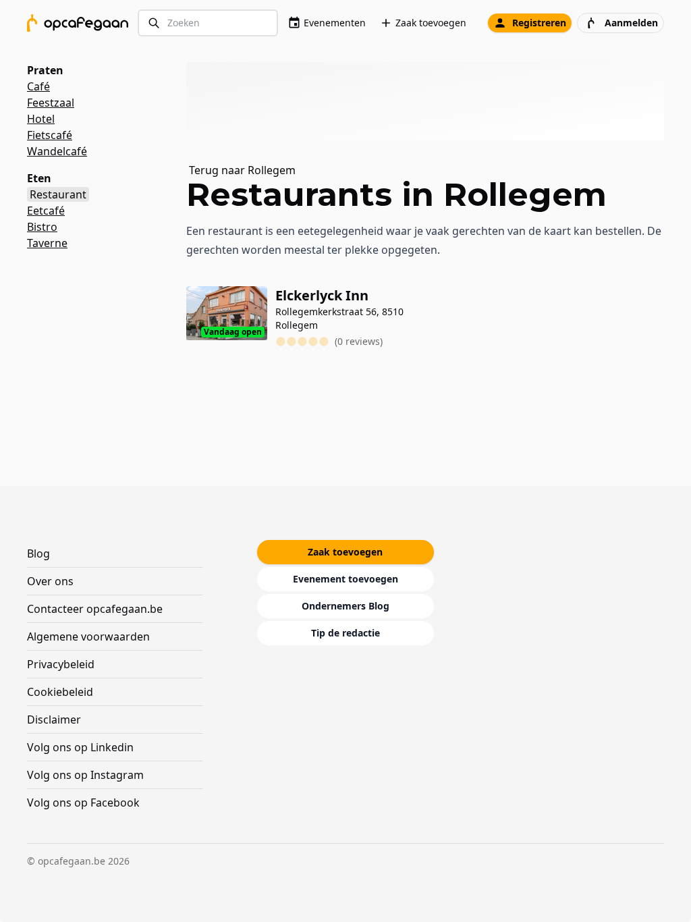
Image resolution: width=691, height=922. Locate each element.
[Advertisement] (430, 101)
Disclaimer (54, 719)
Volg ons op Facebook (83, 802)
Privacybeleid (60, 664)
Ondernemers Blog (345, 605)
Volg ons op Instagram (85, 774)
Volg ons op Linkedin (80, 747)
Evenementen (335, 22)
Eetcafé (46, 210)
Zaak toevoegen (430, 22)
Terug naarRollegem (242, 170)
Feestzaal (50, 102)
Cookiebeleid (60, 691)
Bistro (42, 226)
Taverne (47, 243)
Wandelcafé (57, 151)
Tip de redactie (345, 632)
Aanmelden (631, 22)
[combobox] (208, 23)
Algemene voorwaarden (88, 636)
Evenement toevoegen (345, 578)
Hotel (41, 118)
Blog (38, 553)
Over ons (50, 581)
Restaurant (58, 194)
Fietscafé (49, 135)
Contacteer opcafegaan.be (95, 608)
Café (38, 86)
